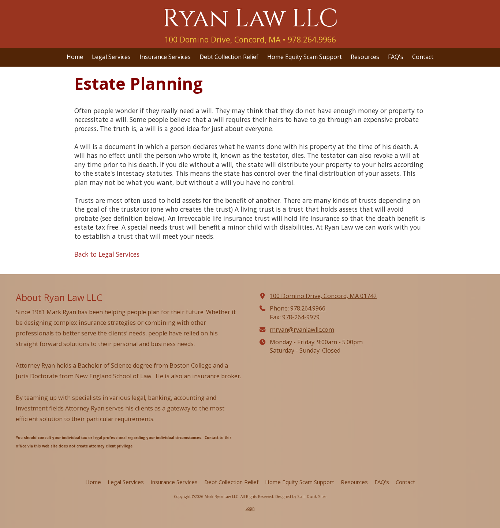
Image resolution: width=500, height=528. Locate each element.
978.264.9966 (307, 308)
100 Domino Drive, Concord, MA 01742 (323, 296)
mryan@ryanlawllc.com (302, 330)
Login (250, 508)
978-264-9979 (301, 317)
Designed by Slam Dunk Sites (300, 496)
